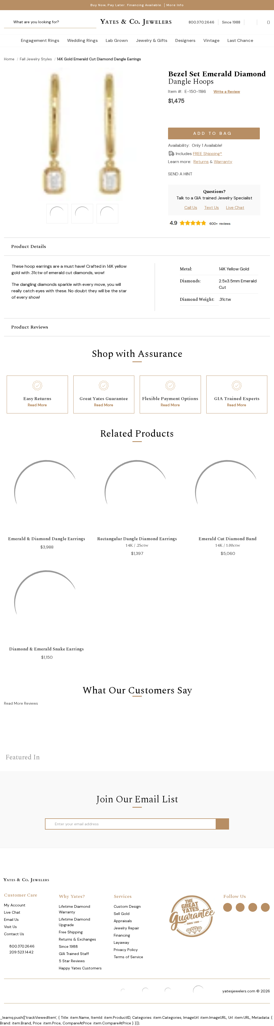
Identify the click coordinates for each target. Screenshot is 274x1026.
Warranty (223, 161)
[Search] (10, 22)
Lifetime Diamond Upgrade (74, 922)
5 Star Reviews (72, 960)
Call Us (190, 207)
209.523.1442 (21, 952)
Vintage (211, 40)
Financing (122, 935)
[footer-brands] (191, 915)
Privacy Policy (126, 949)
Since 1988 (68, 946)
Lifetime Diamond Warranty (74, 909)
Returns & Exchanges (77, 939)
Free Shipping (71, 932)
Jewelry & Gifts (151, 40)
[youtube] (265, 907)
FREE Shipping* (207, 153)
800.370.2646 (22, 946)
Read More (37, 404)
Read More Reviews (21, 703)
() (268, 22)
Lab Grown (117, 40)
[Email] (198, 173)
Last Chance (240, 40)
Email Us (11, 919)
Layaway (121, 942)
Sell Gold (122, 913)
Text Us (211, 207)
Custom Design (127, 906)
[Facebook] (207, 173)
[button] (137, 247)
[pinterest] (240, 907)
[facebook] (227, 907)
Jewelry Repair (126, 928)
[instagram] (252, 907)
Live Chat (235, 207)
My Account (14, 905)
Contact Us (14, 934)
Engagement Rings (40, 40)
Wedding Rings (82, 40)
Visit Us (10, 926)
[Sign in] (250, 22)
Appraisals (123, 920)
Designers (185, 40)
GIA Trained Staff (74, 953)
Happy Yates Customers (80, 968)
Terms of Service (128, 956)
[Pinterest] (217, 173)
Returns (201, 161)
